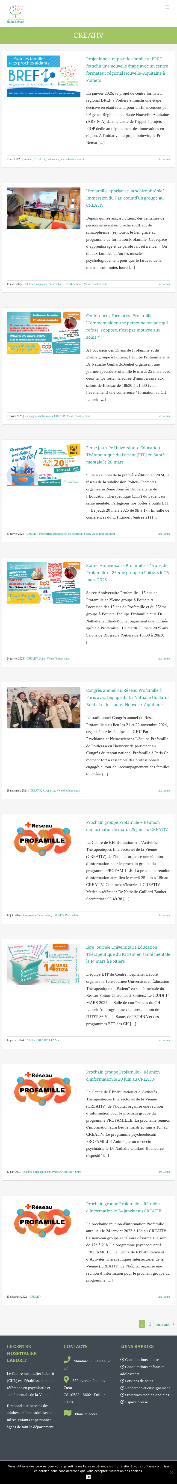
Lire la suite (164, 159)
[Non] (171, 1472)
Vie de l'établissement (72, 159)
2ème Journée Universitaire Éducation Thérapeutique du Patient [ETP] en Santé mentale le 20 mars (125, 455)
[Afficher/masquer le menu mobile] (167, 7)
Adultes (28, 159)
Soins (79, 284)
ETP (51, 1040)
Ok (88, 1477)
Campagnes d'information (48, 284)
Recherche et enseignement (68, 533)
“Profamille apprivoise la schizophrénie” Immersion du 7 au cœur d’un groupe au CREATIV (125, 198)
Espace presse (136, 1402)
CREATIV (39, 159)
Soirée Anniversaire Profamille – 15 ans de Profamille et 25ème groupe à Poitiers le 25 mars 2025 (127, 572)
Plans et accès (86, 1414)
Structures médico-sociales (147, 1395)
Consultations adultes (142, 1360)
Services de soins (139, 1381)
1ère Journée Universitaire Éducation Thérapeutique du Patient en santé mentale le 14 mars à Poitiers (128, 954)
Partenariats (53, 159)
